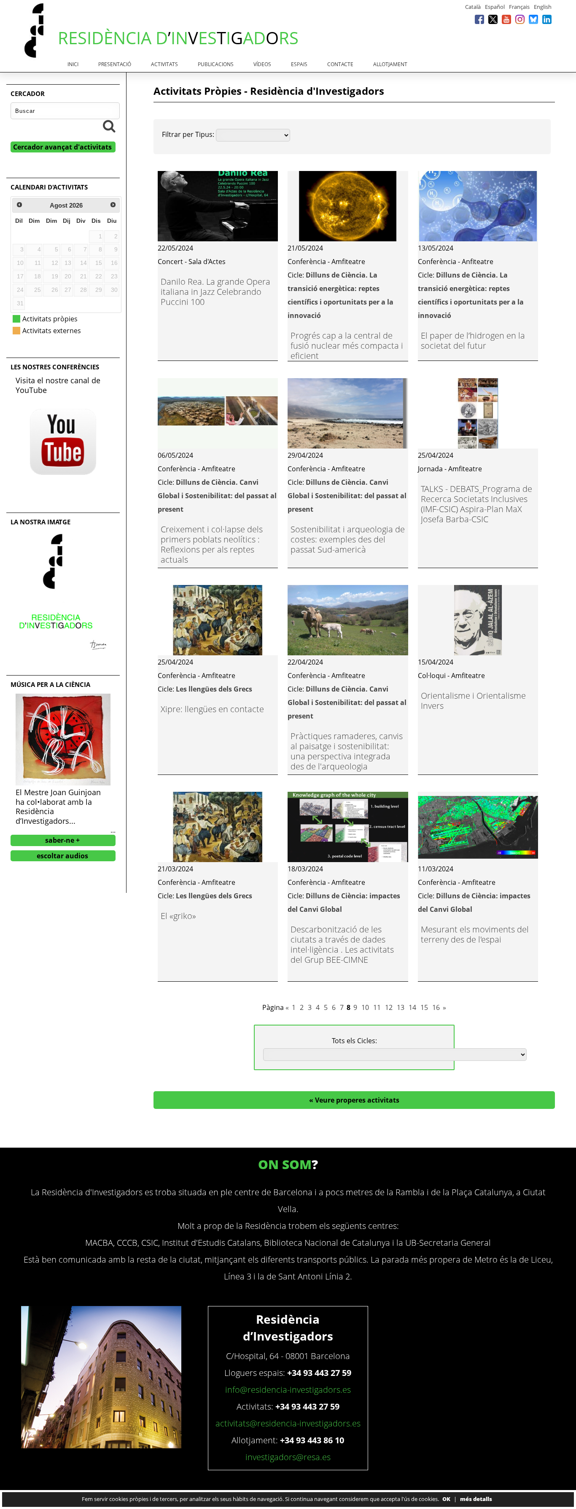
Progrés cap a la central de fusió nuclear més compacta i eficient (347, 345)
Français (519, 7)
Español (495, 7)
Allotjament (390, 64)
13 (400, 1007)
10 (365, 1007)
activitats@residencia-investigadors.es (288, 1423)
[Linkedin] (547, 19)
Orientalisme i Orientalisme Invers (473, 700)
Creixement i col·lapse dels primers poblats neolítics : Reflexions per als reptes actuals (212, 544)
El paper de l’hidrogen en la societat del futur (473, 340)
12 (389, 1007)
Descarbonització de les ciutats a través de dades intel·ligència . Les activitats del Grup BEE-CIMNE (342, 944)
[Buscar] (109, 126)
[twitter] (493, 19)
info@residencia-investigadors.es (288, 1389)
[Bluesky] (533, 19)
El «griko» (178, 915)
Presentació (114, 64)
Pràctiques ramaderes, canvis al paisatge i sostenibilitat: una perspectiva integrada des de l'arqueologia (347, 751)
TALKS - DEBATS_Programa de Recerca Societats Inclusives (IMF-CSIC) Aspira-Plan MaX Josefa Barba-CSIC (476, 504)
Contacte (340, 64)
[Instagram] (520, 19)
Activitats (164, 64)
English (543, 7)
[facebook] (479, 19)
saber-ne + (62, 840)
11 (377, 1007)
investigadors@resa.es (288, 1457)
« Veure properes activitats (354, 1100)
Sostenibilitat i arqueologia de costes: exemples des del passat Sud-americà (348, 539)
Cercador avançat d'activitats (62, 147)
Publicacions (216, 64)
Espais (299, 64)
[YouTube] (506, 19)
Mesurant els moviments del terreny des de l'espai (475, 934)
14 (412, 1007)
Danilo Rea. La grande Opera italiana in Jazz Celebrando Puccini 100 (215, 291)
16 (436, 1007)
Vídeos (262, 64)
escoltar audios (62, 855)
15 (424, 1007)
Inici (72, 64)
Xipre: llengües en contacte (212, 709)
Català (473, 7)
